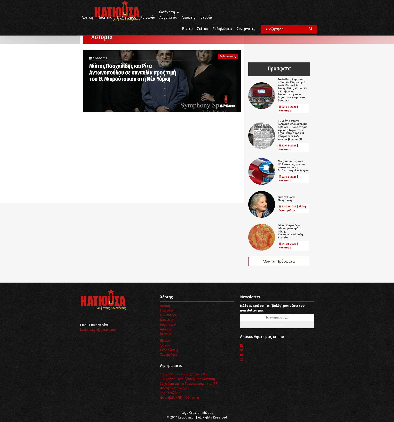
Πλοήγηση (166, 12)
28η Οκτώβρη (170, 393)
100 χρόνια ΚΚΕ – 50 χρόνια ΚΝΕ (183, 374)
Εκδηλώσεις (223, 29)
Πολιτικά (104, 17)
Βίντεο (187, 29)
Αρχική (87, 17)
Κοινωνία (147, 17)
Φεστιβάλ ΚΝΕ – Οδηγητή (179, 398)
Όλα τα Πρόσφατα (279, 261)
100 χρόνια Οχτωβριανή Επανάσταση (187, 379)
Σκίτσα (202, 29)
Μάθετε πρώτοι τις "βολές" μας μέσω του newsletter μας (272, 308)
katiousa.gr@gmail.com (98, 330)
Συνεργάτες (246, 29)
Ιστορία (205, 17)
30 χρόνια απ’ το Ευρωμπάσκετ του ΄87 (188, 384)
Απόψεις (188, 17)
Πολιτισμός (126, 17)
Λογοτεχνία (168, 325)
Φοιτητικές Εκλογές (174, 388)
